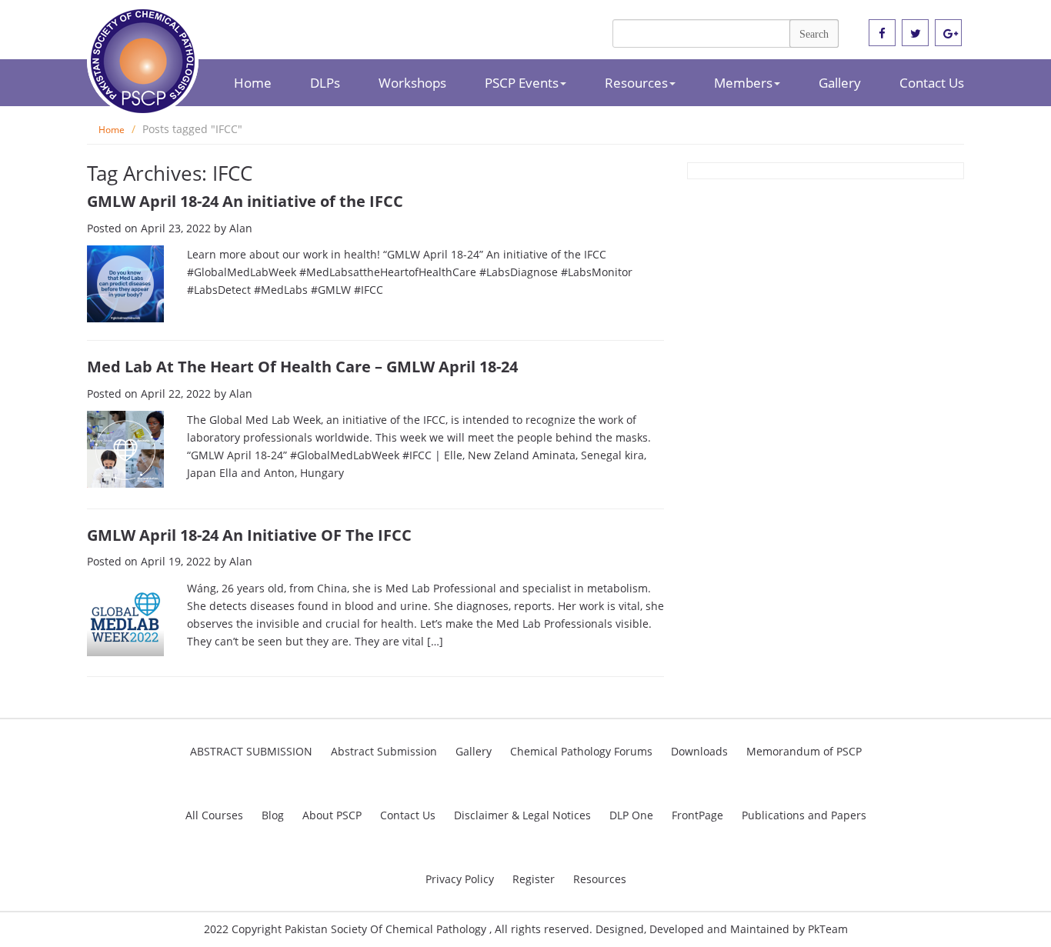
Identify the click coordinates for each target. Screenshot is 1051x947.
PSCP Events (522, 83)
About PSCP (332, 815)
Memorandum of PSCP (804, 751)
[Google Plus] (948, 33)
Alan (240, 228)
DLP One (631, 815)
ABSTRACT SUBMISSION (251, 751)
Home (253, 83)
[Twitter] (915, 33)
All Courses (214, 815)
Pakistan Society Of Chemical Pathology (387, 929)
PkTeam (828, 929)
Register (533, 879)
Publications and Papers (804, 815)
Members (743, 83)
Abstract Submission (384, 751)
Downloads (699, 751)
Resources (636, 83)
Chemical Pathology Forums (581, 751)
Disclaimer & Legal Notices (522, 815)
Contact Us (931, 83)
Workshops (412, 83)
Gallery (840, 83)
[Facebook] (882, 33)
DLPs (325, 83)
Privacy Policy (459, 879)
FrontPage (697, 815)
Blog (273, 815)
